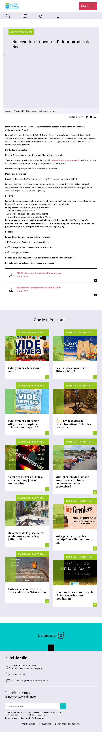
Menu (85, 6)
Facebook (26, 718)
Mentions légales (29, 723)
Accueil (8, 111)
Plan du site (46, 723)
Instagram (39, 718)
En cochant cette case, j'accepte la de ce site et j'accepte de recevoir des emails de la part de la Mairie (34, 713)
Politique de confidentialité (42, 712)
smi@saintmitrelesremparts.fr (65, 160)
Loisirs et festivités (21, 32)
